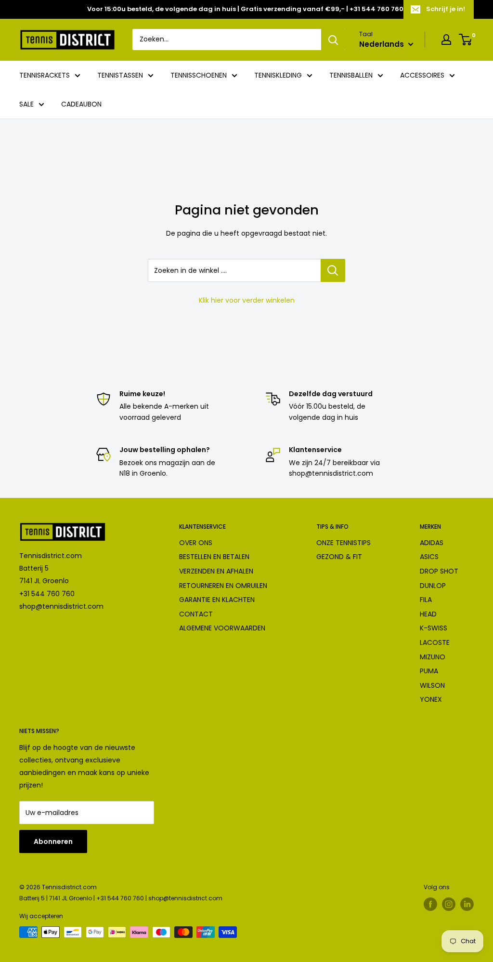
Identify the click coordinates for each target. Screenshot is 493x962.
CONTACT (196, 614)
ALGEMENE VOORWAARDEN (222, 628)
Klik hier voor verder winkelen (247, 300)
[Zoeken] (333, 39)
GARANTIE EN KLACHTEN (217, 599)
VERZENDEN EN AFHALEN (216, 571)
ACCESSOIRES (422, 75)
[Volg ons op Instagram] (448, 904)
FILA (426, 599)
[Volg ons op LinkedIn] (467, 904)
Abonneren (53, 841)
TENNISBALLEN (351, 75)
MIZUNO (432, 657)
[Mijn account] (446, 39)
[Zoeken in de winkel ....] (333, 270)
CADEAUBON (81, 104)
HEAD (428, 614)
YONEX (431, 699)
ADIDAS (431, 543)
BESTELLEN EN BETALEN (214, 556)
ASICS (429, 556)
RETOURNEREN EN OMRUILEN (223, 585)
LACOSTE (435, 642)
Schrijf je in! (445, 8)
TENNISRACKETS (44, 75)
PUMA (429, 671)
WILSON (432, 685)
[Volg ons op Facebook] (430, 904)
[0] (466, 39)
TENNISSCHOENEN (198, 75)
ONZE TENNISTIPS (343, 543)
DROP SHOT (439, 571)
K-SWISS (433, 628)
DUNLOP (433, 585)
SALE (26, 104)
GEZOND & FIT (339, 556)
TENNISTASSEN (120, 75)
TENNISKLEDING (278, 75)
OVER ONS (195, 543)
